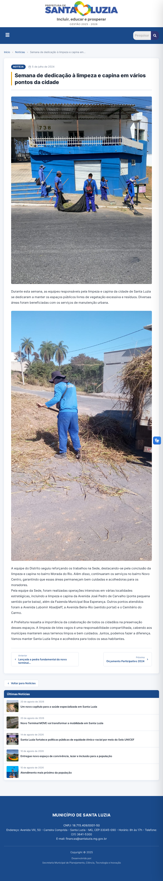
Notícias (20, 52)
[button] (7, 35)
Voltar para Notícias (23, 683)
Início (7, 52)
